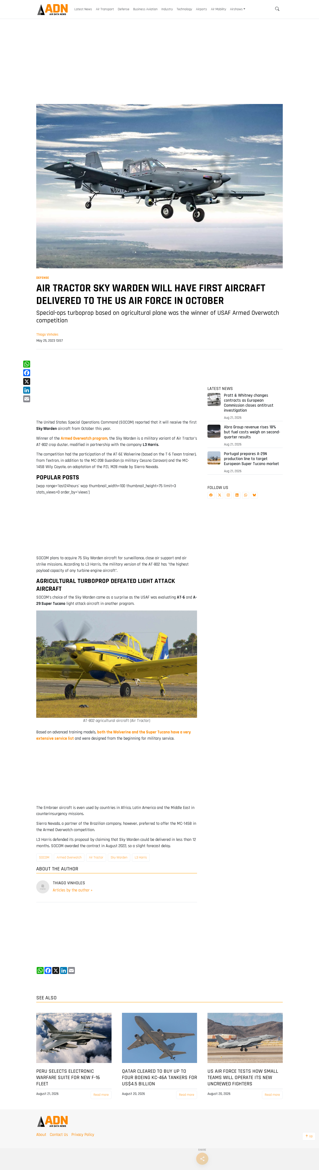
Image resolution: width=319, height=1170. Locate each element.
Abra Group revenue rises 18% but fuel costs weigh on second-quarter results (252, 432)
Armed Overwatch (69, 857)
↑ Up (309, 1136)
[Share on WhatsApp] (245, 495)
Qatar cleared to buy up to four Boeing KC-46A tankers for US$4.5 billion (159, 1077)
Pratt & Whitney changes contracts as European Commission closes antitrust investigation (248, 403)
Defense (42, 278)
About (41, 1134)
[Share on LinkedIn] (236, 495)
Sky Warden (119, 857)
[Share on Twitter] (219, 495)
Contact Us (59, 1134)
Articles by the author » (72, 890)
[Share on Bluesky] (254, 495)
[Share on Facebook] (210, 495)
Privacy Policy (82, 1134)
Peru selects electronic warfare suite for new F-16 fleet (68, 1077)
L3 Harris (141, 857)
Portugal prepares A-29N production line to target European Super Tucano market (251, 459)
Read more (101, 1094)
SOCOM (44, 857)
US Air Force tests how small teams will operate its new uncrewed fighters (242, 1077)
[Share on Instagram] (228, 495)
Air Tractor (96, 857)
